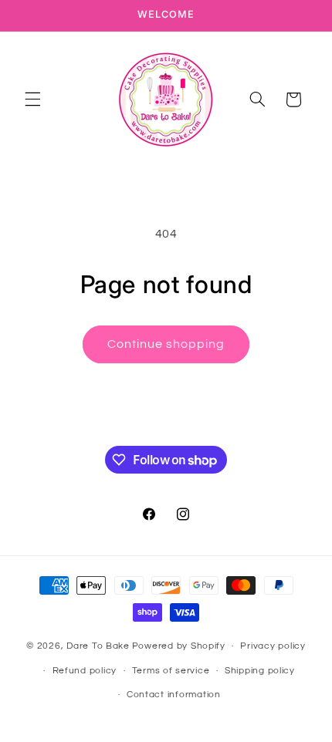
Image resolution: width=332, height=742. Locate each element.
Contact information (174, 694)
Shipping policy (260, 670)
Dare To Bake (98, 646)
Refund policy (85, 670)
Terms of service (171, 670)
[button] (32, 99)
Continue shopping (166, 344)
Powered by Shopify (178, 646)
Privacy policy (272, 646)
